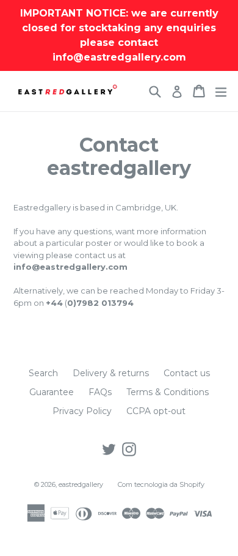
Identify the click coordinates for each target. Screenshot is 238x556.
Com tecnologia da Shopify (161, 484)
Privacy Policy (82, 411)
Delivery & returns (111, 373)
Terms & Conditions (167, 392)
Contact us (187, 373)
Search (43, 373)
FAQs (100, 392)
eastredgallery (81, 484)
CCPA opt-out (156, 411)
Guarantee (51, 392)
